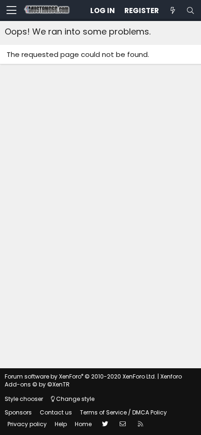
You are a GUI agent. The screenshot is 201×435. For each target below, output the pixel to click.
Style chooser (24, 399)
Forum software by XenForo (80, 376)
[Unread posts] (172, 10)
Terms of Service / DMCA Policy (123, 412)
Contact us (56, 412)
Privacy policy (27, 424)
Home (83, 424)
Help (61, 424)
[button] (11, 10)
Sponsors (18, 412)
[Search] (190, 10)
